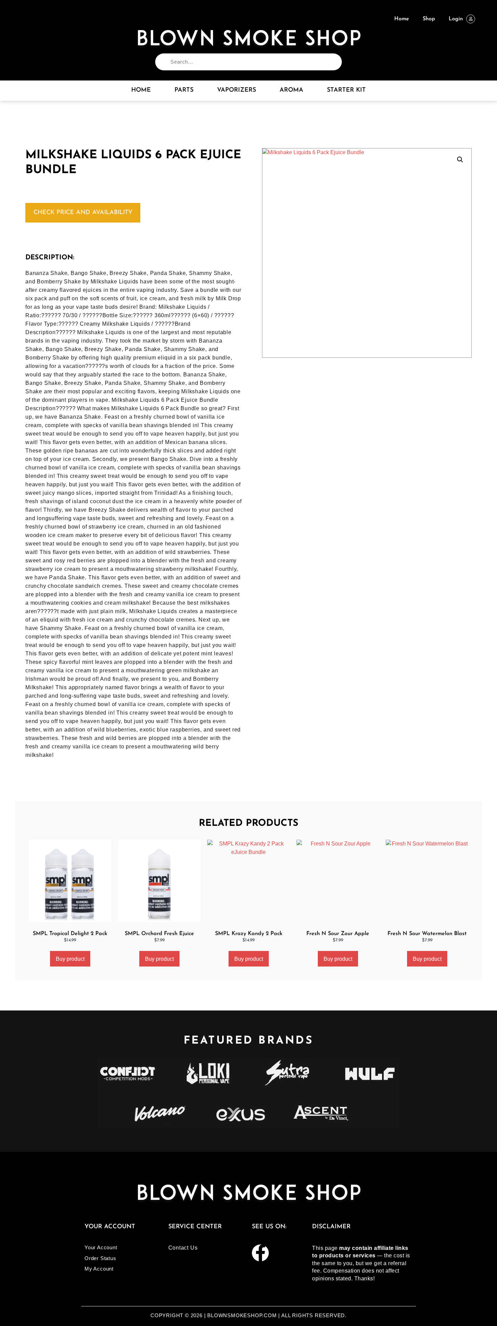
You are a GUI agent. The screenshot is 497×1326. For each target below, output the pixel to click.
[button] (460, 160)
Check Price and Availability (82, 213)
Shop (429, 19)
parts (183, 90)
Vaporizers (236, 90)
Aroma (291, 90)
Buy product (70, 959)
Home (401, 19)
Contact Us (183, 1248)
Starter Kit (346, 90)
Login (456, 19)
